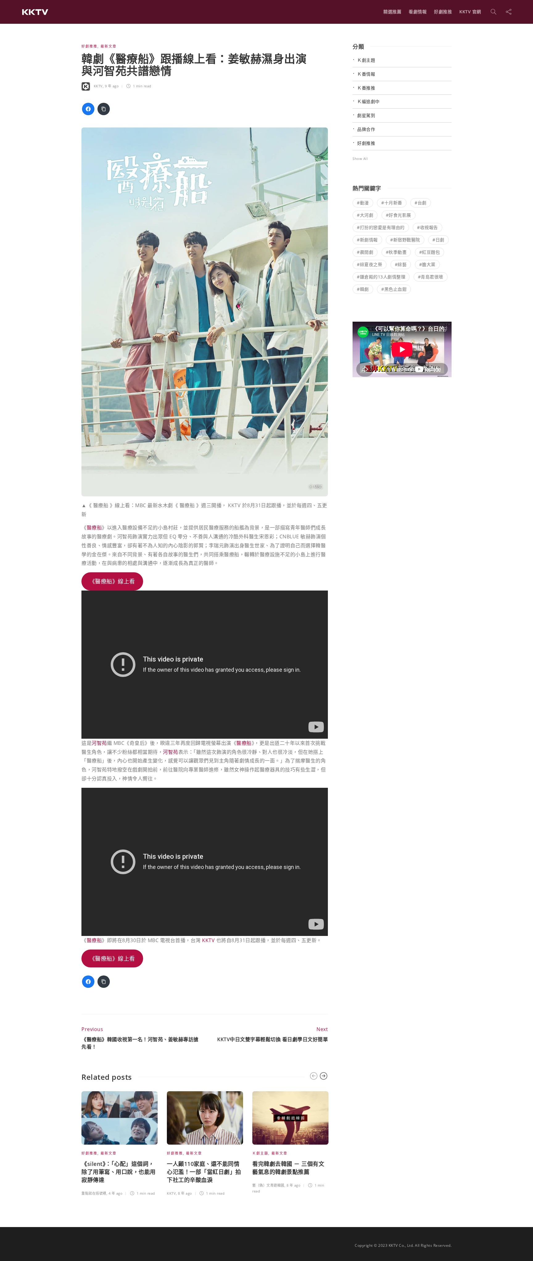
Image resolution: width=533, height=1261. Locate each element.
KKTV (98, 86)
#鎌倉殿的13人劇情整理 (381, 277)
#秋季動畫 (396, 252)
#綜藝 (401, 264)
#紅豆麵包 (429, 252)
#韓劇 (363, 289)
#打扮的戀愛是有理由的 (381, 227)
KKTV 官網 (470, 12)
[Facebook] (88, 109)
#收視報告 (427, 227)
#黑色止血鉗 (394, 289)
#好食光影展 (398, 215)
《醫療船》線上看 (112, 581)
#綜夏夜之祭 (369, 264)
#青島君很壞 (430, 277)
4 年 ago (116, 1193)
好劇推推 (443, 12)
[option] (119, 1144)
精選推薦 (392, 12)
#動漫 (363, 203)
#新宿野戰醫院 (405, 240)
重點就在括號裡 (93, 1193)
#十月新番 (391, 203)
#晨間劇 (365, 252)
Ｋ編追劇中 (368, 101)
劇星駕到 (366, 115)
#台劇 (421, 203)
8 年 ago (185, 1193)
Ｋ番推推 (366, 88)
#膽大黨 (427, 264)
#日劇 (438, 240)
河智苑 (99, 743)
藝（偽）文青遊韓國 (268, 1185)
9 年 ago (112, 86)
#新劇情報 (367, 240)
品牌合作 (366, 129)
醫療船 (94, 527)
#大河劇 (365, 215)
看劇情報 (418, 12)
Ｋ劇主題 (260, 1153)
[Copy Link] (103, 109)
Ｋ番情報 (366, 74)
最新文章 (109, 46)
